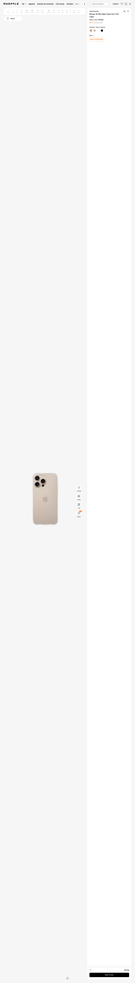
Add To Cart (109, 975)
